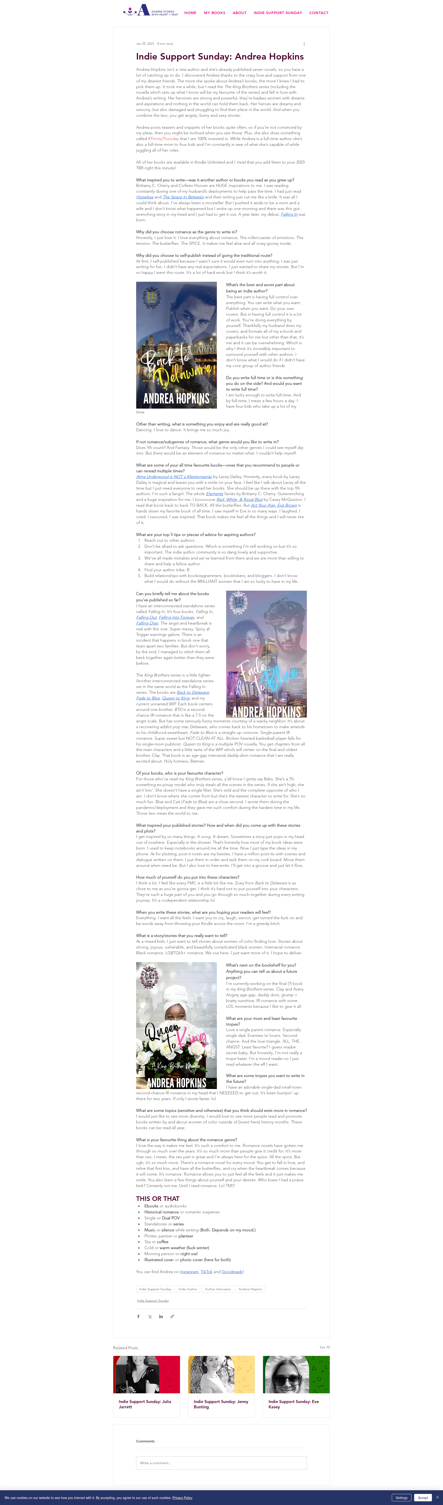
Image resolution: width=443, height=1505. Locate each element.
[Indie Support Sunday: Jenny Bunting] (221, 1374)
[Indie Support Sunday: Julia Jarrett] (146, 1374)
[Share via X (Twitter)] (149, 1316)
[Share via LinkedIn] (161, 1316)
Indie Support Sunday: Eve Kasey (294, 1404)
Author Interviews (218, 1289)
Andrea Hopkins (250, 1289)
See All (325, 1347)
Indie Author (188, 1289)
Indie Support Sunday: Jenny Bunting (221, 1404)
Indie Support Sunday (155, 1289)
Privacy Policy (182, 1497)
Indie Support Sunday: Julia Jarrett (145, 1404)
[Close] (437, 1497)
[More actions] (304, 43)
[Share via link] (172, 1316)
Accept (423, 1497)
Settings (401, 1497)
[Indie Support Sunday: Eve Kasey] (296, 1374)
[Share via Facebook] (138, 1316)
